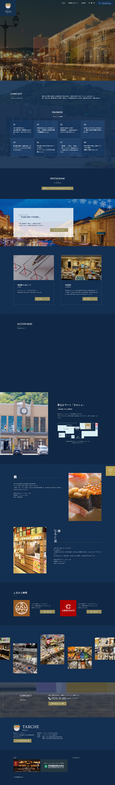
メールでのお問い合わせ (21, 740)
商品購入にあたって (73, 2)
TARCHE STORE (60, 230)
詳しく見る (39, 298)
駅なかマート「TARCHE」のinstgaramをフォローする (56, 188)
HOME (63, 2)
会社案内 (84, 2)
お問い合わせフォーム (56, 703)
